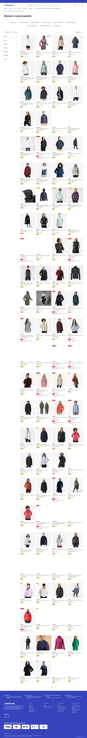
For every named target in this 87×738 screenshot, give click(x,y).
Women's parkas (14, 22)
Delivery (59, 705)
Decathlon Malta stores (47, 706)
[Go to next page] (55, 687)
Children (19, 8)
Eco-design (31, 708)
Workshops (31, 706)
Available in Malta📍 (57, 8)
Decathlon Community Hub (48, 8)
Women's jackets (57, 25)
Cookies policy (74, 710)
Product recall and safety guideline (76, 707)
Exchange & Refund (61, 706)
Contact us (31, 705)
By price (5, 36)
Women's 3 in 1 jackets (24, 22)
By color (5, 59)
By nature (6, 47)
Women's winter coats (46, 22)
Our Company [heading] (46, 703)
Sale (35, 8)
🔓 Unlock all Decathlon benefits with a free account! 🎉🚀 (42, 1)
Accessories (25, 8)
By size (5, 40)
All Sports (5, 8)
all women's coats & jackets (58, 22)
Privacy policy (74, 712)
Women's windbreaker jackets (45, 25)
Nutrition (30, 8)
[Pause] (82, 1)
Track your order (60, 711)
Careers (44, 705)
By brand (5, 44)
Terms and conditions (75, 705)
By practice (6, 55)
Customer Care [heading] (61, 703)
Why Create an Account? (62, 708)
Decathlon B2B (39, 8)
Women (10, 8)
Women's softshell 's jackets (71, 22)
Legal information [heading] (75, 703)
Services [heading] (30, 703)
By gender (6, 51)
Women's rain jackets (35, 22)
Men (15, 8)
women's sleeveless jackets (32, 25)
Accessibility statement (76, 709)
